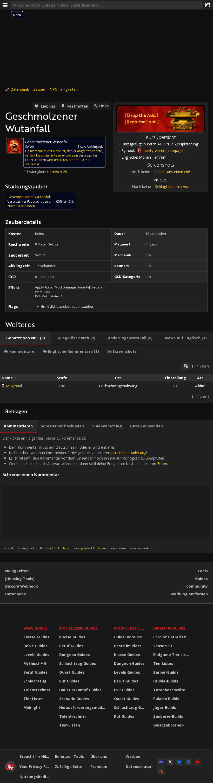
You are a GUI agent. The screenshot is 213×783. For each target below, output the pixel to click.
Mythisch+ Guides (38, 663)
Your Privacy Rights (35, 766)
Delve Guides (35, 645)
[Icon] (14, 146)
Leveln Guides (36, 654)
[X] (170, 762)
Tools (202, 570)
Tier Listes (163, 663)
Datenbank (19, 89)
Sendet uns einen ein (171, 171)
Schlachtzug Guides (38, 681)
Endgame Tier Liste (171, 654)
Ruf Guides (69, 681)
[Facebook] (188, 762)
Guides (201, 578)
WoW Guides (35, 628)
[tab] (25, 337)
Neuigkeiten (17, 570)
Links (104, 105)
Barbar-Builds (165, 672)
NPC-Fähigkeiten (64, 89)
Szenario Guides (74, 698)
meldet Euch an (58, 548)
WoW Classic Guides (130, 628)
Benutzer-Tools (69, 756)
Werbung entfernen (189, 593)
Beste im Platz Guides (130, 645)
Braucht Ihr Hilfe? (35, 756)
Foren (162, 463)
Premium (98, 766)
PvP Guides (124, 689)
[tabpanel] (106, 380)
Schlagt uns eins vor (172, 186)
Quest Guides (71, 672)
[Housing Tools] (20, 578)
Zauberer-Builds (168, 716)
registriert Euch (89, 548)
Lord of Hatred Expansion (172, 636)
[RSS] (161, 771)
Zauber (39, 89)
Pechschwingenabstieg (118, 385)
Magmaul (14, 385)
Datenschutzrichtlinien (141, 766)
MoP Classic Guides (78, 628)
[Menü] (5, 5)
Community (197, 586)
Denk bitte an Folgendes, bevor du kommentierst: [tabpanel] (85, 493)
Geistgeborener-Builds (172, 725)
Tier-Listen (69, 725)
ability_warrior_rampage (163, 150)
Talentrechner (36, 689)
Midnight (31, 707)
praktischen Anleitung (128, 452)
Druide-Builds (165, 681)
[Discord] (161, 762)
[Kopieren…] (186, 366)
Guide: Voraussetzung (130, 636)
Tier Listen (33, 698)
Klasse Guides (36, 636)
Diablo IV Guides (169, 628)
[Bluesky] (179, 762)
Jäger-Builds (164, 707)
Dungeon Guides (74, 654)
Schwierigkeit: (35, 171)
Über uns (98, 756)
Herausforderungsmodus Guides (83, 707)
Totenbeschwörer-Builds (172, 689)
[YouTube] (197, 762)
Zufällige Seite (68, 766)
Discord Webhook (21, 586)
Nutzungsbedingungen (35, 776)
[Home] (10, 770)
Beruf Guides (35, 672)
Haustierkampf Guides (80, 689)
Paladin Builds (166, 698)
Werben (133, 756)
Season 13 (162, 645)
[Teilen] (208, 5)
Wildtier (200, 386)
